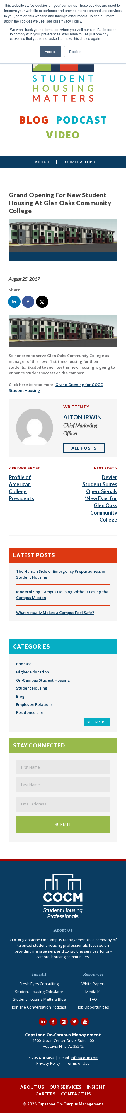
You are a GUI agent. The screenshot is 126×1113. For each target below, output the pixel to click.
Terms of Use (78, 1063)
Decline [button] (75, 51)
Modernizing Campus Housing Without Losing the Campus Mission (62, 594)
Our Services (65, 1087)
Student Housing (31, 688)
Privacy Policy (48, 1063)
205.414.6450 (43, 1057)
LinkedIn (43, 1022)
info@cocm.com (84, 1057)
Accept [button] (50, 51)
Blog (34, 119)
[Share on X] (42, 302)
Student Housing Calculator (39, 991)
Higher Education (32, 672)
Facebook (53, 1022)
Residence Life (29, 712)
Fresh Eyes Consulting (39, 983)
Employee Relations (34, 704)
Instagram (64, 1022)
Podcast (81, 119)
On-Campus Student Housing (43, 680)
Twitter (74, 1022)
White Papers (93, 983)
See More (97, 722)
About (42, 162)
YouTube (85, 1022)
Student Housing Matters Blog (39, 999)
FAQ (93, 999)
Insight (96, 1087)
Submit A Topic (79, 162)
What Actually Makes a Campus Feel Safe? (55, 612)
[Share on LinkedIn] (15, 302)
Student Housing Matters (63, 64)
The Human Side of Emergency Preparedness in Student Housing (60, 574)
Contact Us (76, 1093)
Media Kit (93, 991)
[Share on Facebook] (28, 302)
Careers (45, 1093)
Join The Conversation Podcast (39, 1007)
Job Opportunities (93, 1007)
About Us (32, 1087)
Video (63, 134)
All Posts (84, 447)
